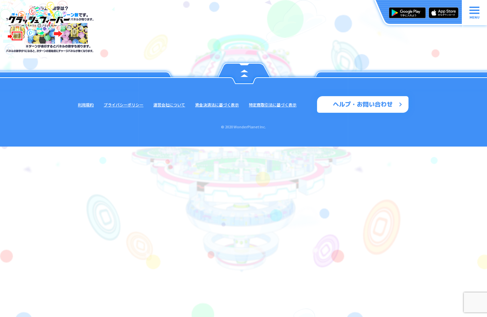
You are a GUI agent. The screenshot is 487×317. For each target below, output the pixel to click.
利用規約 (86, 104)
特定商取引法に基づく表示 (273, 104)
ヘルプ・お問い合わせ (363, 104)
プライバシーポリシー (123, 104)
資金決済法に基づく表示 (217, 104)
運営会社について (169, 104)
